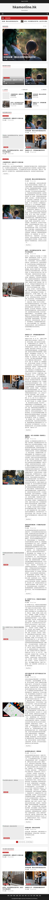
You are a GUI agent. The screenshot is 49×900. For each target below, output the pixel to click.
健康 (11, 895)
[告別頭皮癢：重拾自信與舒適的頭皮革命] (35, 122)
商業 (14, 895)
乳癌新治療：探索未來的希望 (13, 832)
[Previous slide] (44, 26)
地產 (17, 895)
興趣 (37, 895)
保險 (8, 895)
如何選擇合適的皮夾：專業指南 (13, 786)
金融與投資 (6, 715)
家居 (20, 895)
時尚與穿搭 (6, 792)
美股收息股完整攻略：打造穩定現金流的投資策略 (13, 559)
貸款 (40, 895)
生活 (28, 895)
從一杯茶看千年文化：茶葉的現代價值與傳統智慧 (13, 633)
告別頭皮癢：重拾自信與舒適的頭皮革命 (28, 95)
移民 (34, 895)
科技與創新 (6, 51)
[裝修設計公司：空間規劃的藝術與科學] (35, 142)
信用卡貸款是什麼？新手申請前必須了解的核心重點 (13, 709)
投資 (23, 895)
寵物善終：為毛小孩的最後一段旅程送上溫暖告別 (13, 477)
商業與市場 (28, 147)
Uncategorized (6, 77)
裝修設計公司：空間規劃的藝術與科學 (28, 104)
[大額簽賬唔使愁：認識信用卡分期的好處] (13, 116)
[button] (2, 13)
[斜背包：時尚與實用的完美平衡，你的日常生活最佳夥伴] (24, 45)
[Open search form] (47, 14)
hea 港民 (5, 59)
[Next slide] (45, 26)
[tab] (5, 90)
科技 (31, 895)
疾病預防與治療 (6, 838)
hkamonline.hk (24, 7)
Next (31, 841)
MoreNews (28, 898)
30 (28, 841)
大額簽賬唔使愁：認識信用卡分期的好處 (6, 95)
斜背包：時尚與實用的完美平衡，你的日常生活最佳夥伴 (22, 21)
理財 (26, 895)
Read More (6, 174)
